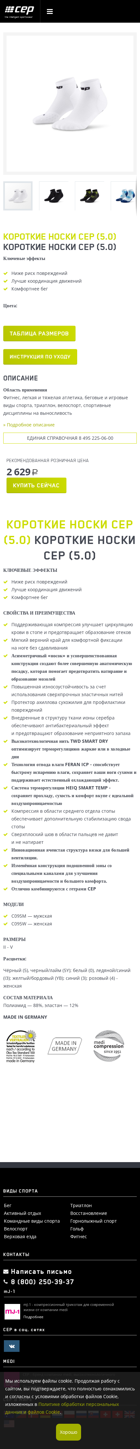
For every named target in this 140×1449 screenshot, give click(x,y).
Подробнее (33, 1316)
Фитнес (78, 1236)
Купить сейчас (36, 485)
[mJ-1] (12, 1311)
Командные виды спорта (32, 1221)
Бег (7, 1205)
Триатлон (81, 1205)
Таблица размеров (39, 333)
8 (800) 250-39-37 (42, 1282)
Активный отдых (22, 1213)
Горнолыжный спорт (93, 1221)
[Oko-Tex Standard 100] (22, 1047)
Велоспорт (16, 1229)
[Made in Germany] (110, 1047)
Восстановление (88, 1213)
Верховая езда (20, 1236)
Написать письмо (41, 1271)
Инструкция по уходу (40, 357)
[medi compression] (66, 1047)
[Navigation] (50, 12)
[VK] (12, 1346)
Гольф (77, 1229)
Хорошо (68, 1432)
